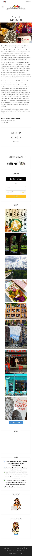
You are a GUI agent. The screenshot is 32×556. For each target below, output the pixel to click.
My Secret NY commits (20, 548)
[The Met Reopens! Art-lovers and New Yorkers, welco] (16, 267)
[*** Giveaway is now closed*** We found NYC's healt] (16, 291)
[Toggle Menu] (2, 7)
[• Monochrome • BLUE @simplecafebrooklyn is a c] (16, 384)
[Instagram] (28, 1)
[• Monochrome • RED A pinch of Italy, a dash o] (16, 361)
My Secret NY (8, 548)
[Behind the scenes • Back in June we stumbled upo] (16, 314)
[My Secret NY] (16, 7)
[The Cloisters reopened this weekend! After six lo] (16, 244)
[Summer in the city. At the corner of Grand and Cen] (16, 337)
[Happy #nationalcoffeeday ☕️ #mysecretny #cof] (16, 220)
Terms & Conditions (19, 550)
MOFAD (3, 62)
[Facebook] (26, 1)
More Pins (19, 487)
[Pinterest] (30, 1)
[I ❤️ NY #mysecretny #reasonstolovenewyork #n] (16, 408)
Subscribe (8, 550)
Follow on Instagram (17, 422)
